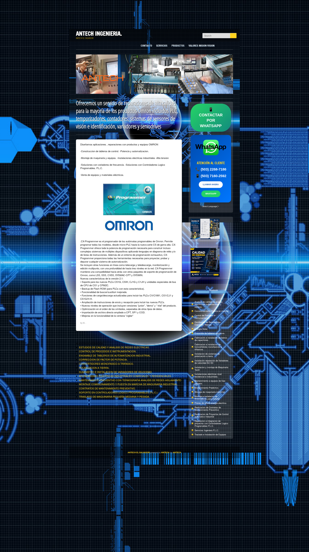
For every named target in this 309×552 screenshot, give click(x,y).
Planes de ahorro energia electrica (210, 403)
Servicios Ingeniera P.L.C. (207, 430)
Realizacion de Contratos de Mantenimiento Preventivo (208, 408)
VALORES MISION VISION (202, 45)
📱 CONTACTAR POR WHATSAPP (211, 117)
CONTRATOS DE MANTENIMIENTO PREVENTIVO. (107, 388)
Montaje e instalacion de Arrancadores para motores (207, 397)
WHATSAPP (210, 194)
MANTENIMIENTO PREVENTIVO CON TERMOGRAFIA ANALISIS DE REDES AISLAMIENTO (130, 380)
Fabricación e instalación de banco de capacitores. (211, 339)
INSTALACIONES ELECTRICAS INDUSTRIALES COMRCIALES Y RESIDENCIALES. (125, 376)
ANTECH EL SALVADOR (139, 452)
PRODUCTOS (178, 45)
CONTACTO (146, 45)
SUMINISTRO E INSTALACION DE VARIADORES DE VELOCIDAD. (115, 372)
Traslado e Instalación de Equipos (210, 434)
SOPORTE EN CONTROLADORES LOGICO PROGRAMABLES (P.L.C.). (118, 392)
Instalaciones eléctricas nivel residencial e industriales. (208, 375)
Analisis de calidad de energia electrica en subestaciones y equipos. (208, 304)
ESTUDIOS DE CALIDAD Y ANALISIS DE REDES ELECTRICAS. (114, 347)
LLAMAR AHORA (211, 184)
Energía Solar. (201, 328)
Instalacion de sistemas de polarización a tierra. (207, 355)
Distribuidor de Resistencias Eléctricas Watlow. (208, 323)
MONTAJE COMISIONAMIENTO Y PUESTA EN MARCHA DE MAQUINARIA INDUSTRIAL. (128, 384)
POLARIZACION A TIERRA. (94, 367)
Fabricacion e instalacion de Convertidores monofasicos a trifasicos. (208, 347)
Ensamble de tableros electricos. (210, 333)
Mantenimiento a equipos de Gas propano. (210, 382)
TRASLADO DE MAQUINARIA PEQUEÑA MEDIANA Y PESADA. (114, 396)
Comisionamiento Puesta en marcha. (212, 311)
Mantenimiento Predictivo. (207, 387)
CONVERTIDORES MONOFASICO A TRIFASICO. (106, 363)
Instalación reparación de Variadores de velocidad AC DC (211, 362)
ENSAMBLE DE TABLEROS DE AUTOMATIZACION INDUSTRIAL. (115, 355)
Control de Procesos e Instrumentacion (205, 316)
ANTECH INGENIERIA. (99, 33)
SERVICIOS (161, 45)
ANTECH (165, 452)
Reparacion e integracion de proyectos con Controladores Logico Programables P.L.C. (211, 423)
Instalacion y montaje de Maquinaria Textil (211, 368)
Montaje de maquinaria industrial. (210, 391)
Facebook (213, 290)
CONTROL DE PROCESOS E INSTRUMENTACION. (107, 351)
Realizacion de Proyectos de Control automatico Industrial (212, 415)
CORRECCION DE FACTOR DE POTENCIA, (103, 359)
